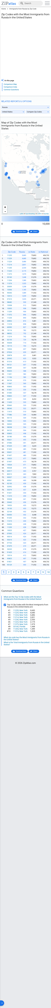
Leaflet (21, 213)
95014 (9, 537)
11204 (9, 280)
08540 (9, 408)
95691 (9, 452)
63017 (9, 471)
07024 (9, 352)
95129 (9, 565)
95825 (9, 559)
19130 (9, 509)
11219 (9, 337)
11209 (9, 312)
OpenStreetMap (30, 213)
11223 (9, 271)
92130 (9, 483)
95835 (9, 433)
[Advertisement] (25, 50)
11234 (9, 318)
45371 (9, 399)
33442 (9, 502)
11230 (9, 268)
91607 (9, 455)
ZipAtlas (46, 213)
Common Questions (11, 90)
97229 (9, 446)
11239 (9, 527)
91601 (9, 493)
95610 (9, 540)
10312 (9, 296)
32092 (9, 487)
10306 (9, 290)
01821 (9, 562)
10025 (9, 530)
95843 (9, 387)
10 (48, 572)
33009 (9, 287)
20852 (9, 321)
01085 (9, 393)
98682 (9, 302)
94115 (9, 418)
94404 (9, 524)
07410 (9, 299)
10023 (9, 458)
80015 (9, 474)
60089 (9, 368)
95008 (9, 499)
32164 (9, 512)
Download (44, 131)
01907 (9, 462)
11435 (9, 402)
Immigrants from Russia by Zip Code (22, 9)
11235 (9, 255)
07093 (9, 534)
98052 (9, 333)
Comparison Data (10, 87)
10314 (9, 555)
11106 (9, 377)
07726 (9, 543)
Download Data (21, 231)
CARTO (39, 213)
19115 (9, 346)
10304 (9, 349)
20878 (9, 355)
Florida (22, 626)
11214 (9, 265)
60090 (9, 327)
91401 (9, 390)
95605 (9, 371)
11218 (9, 324)
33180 (9, 437)
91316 (9, 362)
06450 (9, 515)
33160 (9, 277)
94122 (9, 430)
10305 (9, 308)
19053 (9, 505)
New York (23, 610)
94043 (9, 424)
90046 (9, 293)
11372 (9, 315)
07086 (9, 443)
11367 (9, 383)
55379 (9, 490)
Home (3, 9)
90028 (9, 468)
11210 (9, 496)
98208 (9, 427)
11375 (9, 274)
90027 (9, 477)
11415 (9, 412)
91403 (9, 449)
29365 (9, 358)
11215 (9, 521)
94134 (9, 380)
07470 (9, 546)
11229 (9, 258)
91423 (9, 552)
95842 (9, 396)
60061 (9, 480)
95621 (9, 440)
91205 (9, 518)
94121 (9, 365)
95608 (9, 343)
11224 (9, 262)
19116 (9, 330)
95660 (9, 405)
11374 (9, 283)
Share (35, 231)
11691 (9, 374)
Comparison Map (10, 84)
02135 (9, 340)
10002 (9, 421)
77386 (9, 415)
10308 (9, 305)
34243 (9, 549)
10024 (9, 465)
